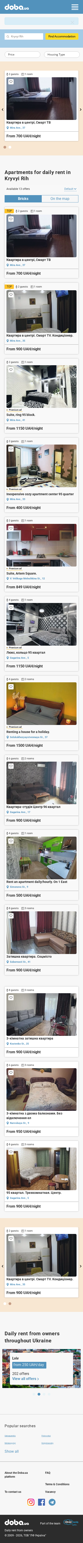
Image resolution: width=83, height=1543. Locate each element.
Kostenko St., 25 (19, 1043)
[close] (72, 22)
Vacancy (50, 1491)
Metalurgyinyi (10, 1443)
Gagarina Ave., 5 (19, 657)
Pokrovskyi (46, 1436)
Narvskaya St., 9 (19, 1123)
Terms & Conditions (57, 1484)
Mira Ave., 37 (17, 265)
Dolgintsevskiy (47, 1443)
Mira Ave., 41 (17, 420)
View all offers (24, 1379)
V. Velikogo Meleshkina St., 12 (27, 578)
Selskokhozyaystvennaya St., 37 (28, 737)
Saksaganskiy (10, 1436)
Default (69, 189)
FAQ (47, 1472)
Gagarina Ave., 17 (20, 812)
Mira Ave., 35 (26, 127)
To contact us (13, 1491)
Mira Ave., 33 (17, 499)
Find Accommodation (61, 36)
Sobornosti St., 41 (20, 961)
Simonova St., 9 (19, 886)
